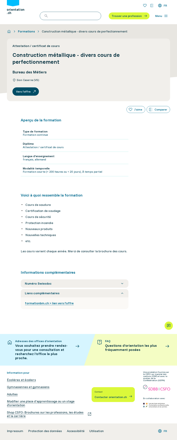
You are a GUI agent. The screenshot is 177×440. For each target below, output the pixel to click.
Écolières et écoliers (21, 380)
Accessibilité (76, 431)
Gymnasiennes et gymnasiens (28, 387)
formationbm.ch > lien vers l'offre (49, 303)
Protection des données (45, 431)
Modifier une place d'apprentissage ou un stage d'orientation (40, 403)
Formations (26, 31)
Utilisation (96, 431)
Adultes (12, 394)
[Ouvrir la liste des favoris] (144, 5)
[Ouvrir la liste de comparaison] (152, 5)
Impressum (15, 431)
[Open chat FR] (169, 326)
